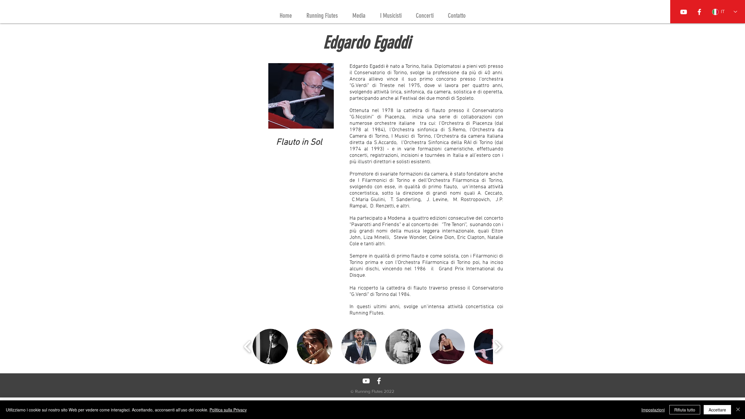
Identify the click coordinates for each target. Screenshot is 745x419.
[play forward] (498, 346)
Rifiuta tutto (684, 410)
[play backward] (247, 346)
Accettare (717, 410)
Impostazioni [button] (653, 410)
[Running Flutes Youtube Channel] (684, 12)
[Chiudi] (738, 409)
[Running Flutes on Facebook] (699, 12)
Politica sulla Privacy (228, 410)
